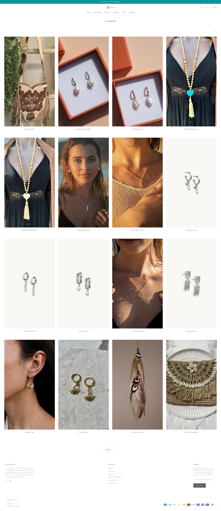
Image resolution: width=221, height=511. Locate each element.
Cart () (214, 7)
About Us (131, 12)
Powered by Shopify (13, 506)
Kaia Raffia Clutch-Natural (191, 432)
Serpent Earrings (29, 432)
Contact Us (111, 471)
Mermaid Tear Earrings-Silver (83, 129)
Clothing (106, 12)
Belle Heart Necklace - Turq (191, 129)
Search (208, 7)
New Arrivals (97, 12)
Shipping (110, 474)
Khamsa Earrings (83, 432)
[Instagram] (10, 481)
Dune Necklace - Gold (137, 331)
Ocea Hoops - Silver (191, 230)
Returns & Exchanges (114, 477)
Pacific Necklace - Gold (137, 230)
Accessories (116, 12)
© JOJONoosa (10, 504)
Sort (214, 30)
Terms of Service (113, 480)
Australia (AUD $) (12, 500)
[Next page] (124, 448)
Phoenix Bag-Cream (30, 129)
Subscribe (199, 485)
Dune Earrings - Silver (191, 331)
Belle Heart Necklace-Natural (29, 230)
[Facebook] (6, 481)
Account (202, 7)
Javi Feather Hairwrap (137, 432)
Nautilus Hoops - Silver (29, 331)
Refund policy (112, 483)
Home (88, 12)
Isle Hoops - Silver (83, 331)
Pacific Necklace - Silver (83, 230)
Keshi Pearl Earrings (137, 129)
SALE (124, 12)
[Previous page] (97, 448)
